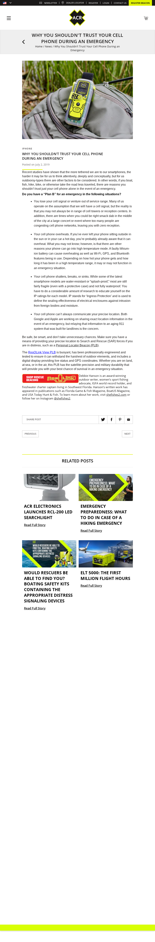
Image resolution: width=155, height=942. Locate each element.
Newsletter (50, 3)
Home (39, 46)
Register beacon (140, 3)
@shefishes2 (62, 398)
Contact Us (120, 3)
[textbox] (7, 3)
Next (127, 433)
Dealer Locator (75, 2)
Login (106, 3)
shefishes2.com (116, 394)
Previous (30, 433)
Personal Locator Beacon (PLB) (77, 345)
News (48, 46)
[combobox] (7, 3)
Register (93, 3)
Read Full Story (35, 525)
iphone (27, 148)
